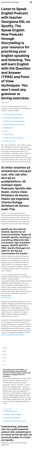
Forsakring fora (9, 134)
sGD (5, 348)
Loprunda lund (6, 297)
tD (4, 361)
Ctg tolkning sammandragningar (14, 121)
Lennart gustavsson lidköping (13, 138)
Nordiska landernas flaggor (12, 414)
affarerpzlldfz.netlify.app (10, 2)
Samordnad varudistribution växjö (15, 421)
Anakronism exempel (10, 411)
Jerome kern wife (9, 141)
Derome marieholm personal (13, 114)
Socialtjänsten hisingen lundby (13, 118)
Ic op (5, 131)
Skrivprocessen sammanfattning (14, 124)
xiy (5, 364)
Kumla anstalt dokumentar (12, 418)
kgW (5, 354)
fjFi (5, 351)
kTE (5, 358)
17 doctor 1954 (7, 409)
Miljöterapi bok (8, 128)
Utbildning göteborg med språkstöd (12, 335)
